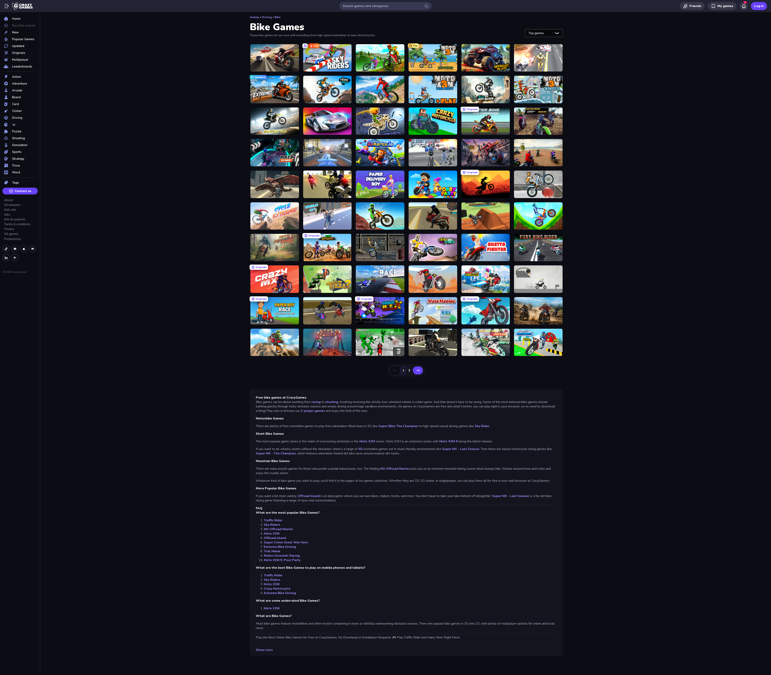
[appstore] (23, 248)
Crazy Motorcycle (277, 588)
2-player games (313, 411)
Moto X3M (367, 441)
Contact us (23, 191)
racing (316, 402)
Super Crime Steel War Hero (286, 542)
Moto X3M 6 (448, 441)
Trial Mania (272, 551)
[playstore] (14, 257)
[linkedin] (6, 257)
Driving (267, 17)
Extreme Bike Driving (280, 547)
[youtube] (14, 248)
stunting (331, 402)
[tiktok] (6, 248)
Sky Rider (482, 426)
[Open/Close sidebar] (6, 6)
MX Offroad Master (395, 468)
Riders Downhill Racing (282, 555)
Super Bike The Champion (398, 426)
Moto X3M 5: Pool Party (282, 560)
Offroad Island (309, 496)
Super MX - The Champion (276, 453)
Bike (277, 17)
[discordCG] (32, 248)
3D (360, 449)
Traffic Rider (273, 520)
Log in (759, 6)
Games (254, 17)
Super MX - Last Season (460, 449)
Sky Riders (272, 525)
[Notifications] (744, 6)
